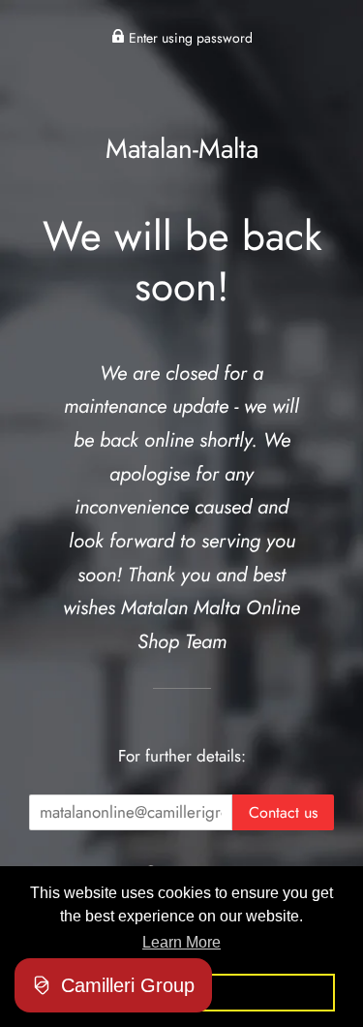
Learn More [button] (181, 942)
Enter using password (189, 37)
